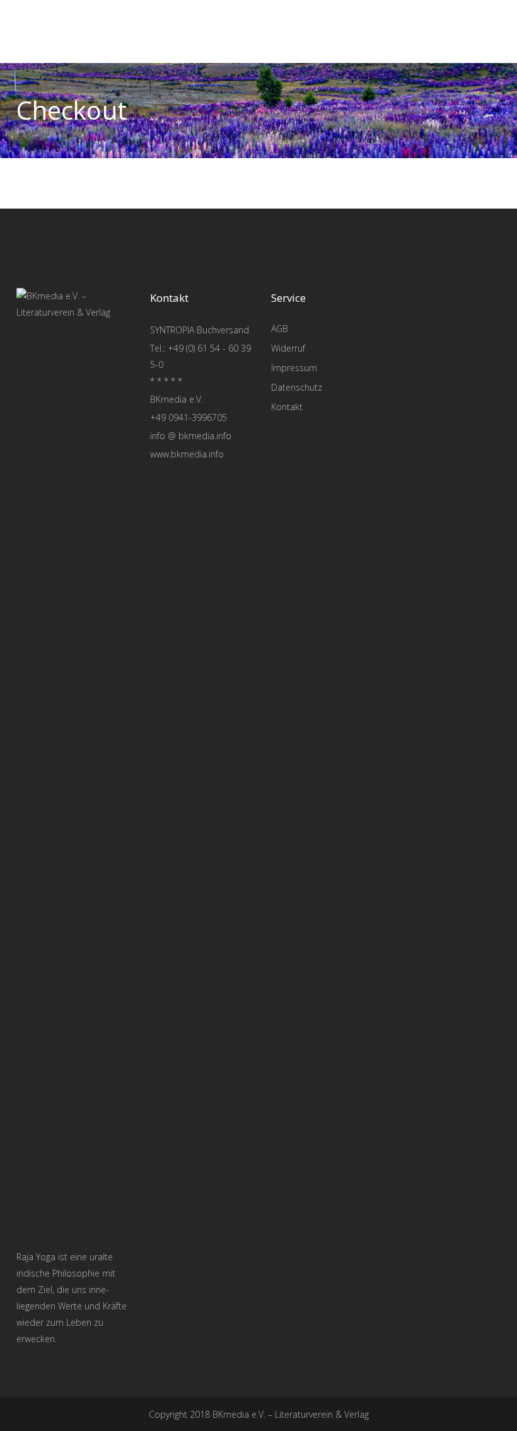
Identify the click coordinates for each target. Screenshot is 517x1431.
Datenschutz (296, 387)
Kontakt (287, 407)
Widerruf (288, 348)
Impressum (294, 368)
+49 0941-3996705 (188, 417)
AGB (279, 329)
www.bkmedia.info (187, 454)
